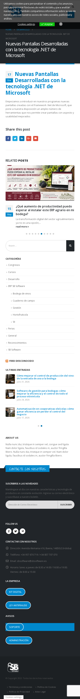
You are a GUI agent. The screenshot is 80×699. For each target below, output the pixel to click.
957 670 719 (32, 554)
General (12, 335)
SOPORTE (14, 627)
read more (22, 226)
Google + (28, 138)
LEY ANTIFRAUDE (18, 605)
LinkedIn (21, 138)
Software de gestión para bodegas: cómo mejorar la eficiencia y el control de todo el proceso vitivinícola (42, 393)
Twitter (14, 138)
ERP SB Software (16, 286)
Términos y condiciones (20, 687)
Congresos (14, 265)
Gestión (17, 307)
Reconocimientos (17, 342)
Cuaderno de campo (24, 300)
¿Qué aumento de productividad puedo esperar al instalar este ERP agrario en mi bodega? (45, 210)
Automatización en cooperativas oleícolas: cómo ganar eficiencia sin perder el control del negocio (45, 411)
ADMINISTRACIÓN (18, 640)
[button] (26, 233)
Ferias (11, 328)
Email (35, 138)
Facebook (8, 138)
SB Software (14, 349)
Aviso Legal (40, 691)
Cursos (12, 272)
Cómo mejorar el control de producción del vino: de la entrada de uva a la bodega (45, 377)
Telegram (22, 531)
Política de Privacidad (19, 691)
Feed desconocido (21, 360)
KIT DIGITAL (15, 592)
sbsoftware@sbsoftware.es (32, 560)
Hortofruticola (20, 314)
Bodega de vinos (22, 293)
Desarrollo (14, 279)
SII (14, 321)
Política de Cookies (46, 687)
